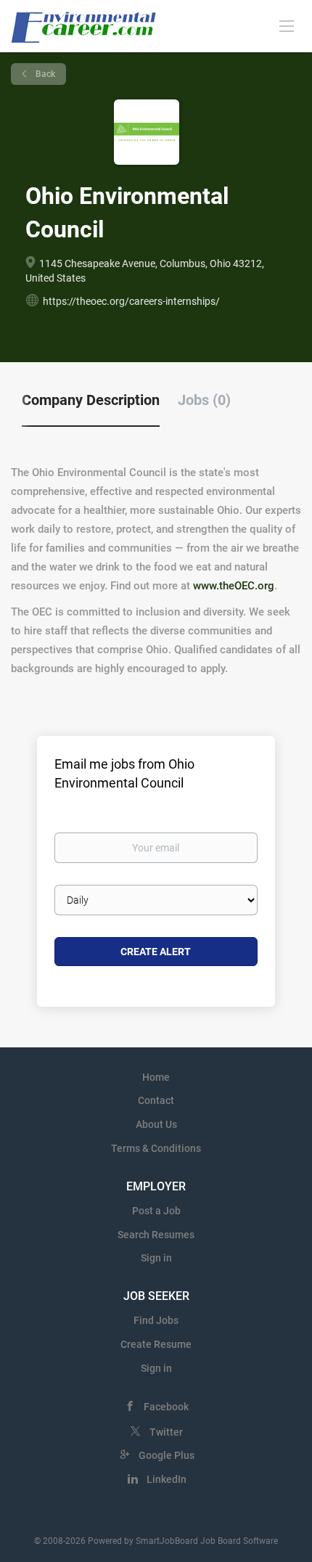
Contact (156, 1100)
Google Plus (166, 1455)
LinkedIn (166, 1479)
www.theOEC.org (233, 585)
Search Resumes (156, 1234)
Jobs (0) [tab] (204, 400)
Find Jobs (156, 1320)
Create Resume (156, 1344)
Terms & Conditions (156, 1148)
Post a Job (156, 1211)
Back (44, 74)
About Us (156, 1124)
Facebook (166, 1406)
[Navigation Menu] (286, 25)
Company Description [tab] (91, 400)
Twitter (166, 1432)
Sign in (156, 1258)
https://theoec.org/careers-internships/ (131, 301)
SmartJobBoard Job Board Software (207, 1541)
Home (156, 1077)
